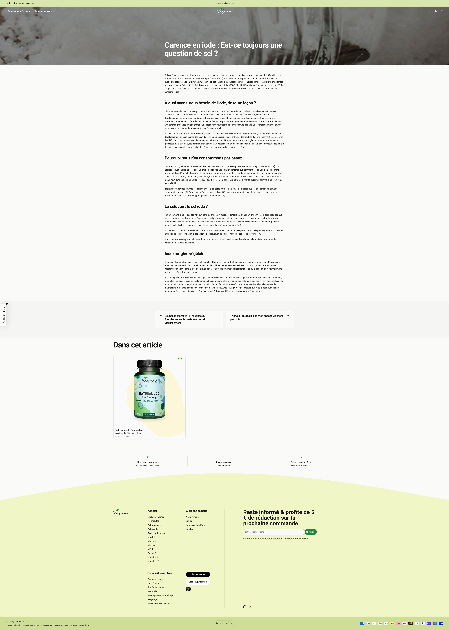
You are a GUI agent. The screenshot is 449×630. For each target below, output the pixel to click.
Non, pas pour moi (224, 324)
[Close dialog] (251, 291)
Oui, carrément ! (224, 316)
